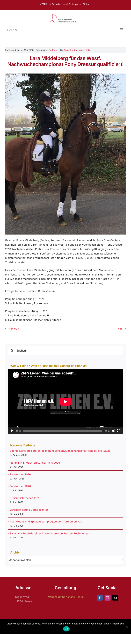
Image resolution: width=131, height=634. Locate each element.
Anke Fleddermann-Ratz (77, 50)
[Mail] (115, 598)
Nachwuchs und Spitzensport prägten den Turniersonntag (46, 521)
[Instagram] (107, 598)
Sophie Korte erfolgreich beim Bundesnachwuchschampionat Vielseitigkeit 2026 (60, 450)
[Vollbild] (119, 431)
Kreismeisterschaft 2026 (25, 498)
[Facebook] (100, 598)
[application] (65, 401)
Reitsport (54, 50)
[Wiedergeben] (12, 431)
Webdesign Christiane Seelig (65, 597)
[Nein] (126, 626)
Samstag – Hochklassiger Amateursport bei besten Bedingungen (50, 533)
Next (120, 328)
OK (66, 629)
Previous (13, 328)
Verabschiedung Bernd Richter (29, 509)
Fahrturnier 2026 (20, 474)
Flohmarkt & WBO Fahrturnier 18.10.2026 (35, 462)
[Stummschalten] (113, 431)
